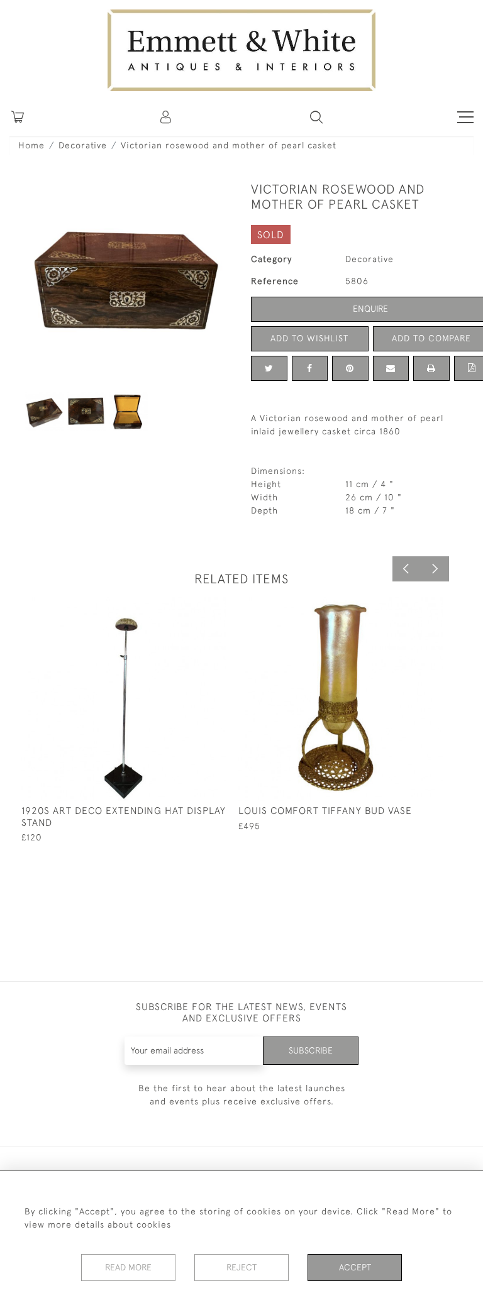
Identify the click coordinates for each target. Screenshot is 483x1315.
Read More (128, 1267)
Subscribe (311, 1050)
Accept (355, 1267)
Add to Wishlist (309, 338)
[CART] (17, 116)
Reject (241, 1267)
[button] (316, 116)
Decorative (82, 145)
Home (31, 145)
